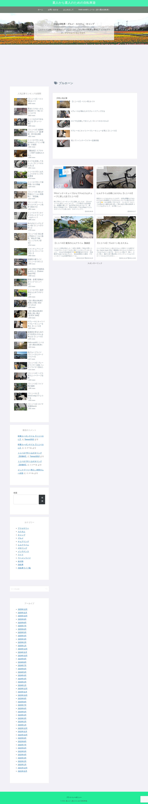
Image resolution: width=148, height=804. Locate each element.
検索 (15, 493)
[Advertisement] (74, 62)
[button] (47, 589)
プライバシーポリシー (74, 797)
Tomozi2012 (29, 439)
